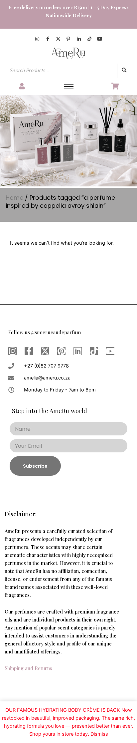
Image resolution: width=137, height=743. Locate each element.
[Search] (124, 70)
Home (14, 197)
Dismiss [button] (99, 734)
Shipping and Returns (28, 668)
